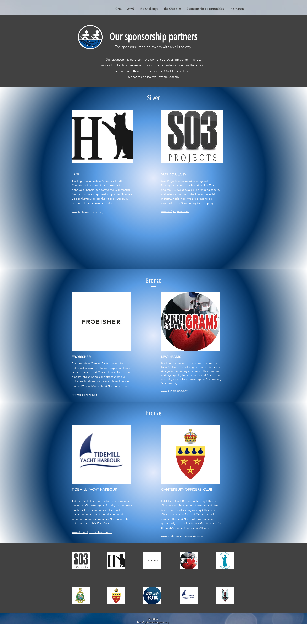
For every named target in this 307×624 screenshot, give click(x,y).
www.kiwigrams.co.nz (174, 390)
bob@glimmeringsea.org (153, 622)
